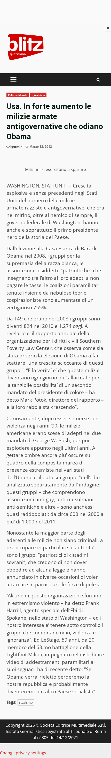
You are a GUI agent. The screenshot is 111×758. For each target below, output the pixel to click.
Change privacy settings (23, 753)
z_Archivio (38, 95)
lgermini (16, 146)
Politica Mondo (17, 95)
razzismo (26, 702)
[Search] (98, 80)
